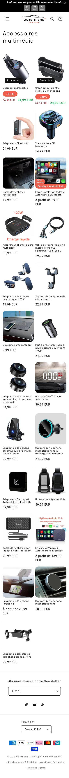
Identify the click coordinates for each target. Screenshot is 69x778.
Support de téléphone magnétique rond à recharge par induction (49, 451)
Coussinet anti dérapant (17, 345)
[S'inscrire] (56, 691)
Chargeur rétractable (15, 88)
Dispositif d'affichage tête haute (48, 398)
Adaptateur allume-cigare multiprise (18, 246)
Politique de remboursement (46, 756)
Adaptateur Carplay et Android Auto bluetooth (17, 501)
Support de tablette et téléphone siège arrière (17, 655)
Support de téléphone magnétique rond (48, 602)
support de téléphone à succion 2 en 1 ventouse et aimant (17, 400)
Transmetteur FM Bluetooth (45, 145)
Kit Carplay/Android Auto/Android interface (49, 549)
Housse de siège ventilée (50, 499)
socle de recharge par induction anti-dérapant (17, 549)
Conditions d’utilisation (52, 762)
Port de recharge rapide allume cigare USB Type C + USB (50, 348)
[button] (7, 19)
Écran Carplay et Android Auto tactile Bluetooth (50, 193)
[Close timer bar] (65, 2)
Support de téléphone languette (16, 602)
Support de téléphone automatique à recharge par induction (17, 451)
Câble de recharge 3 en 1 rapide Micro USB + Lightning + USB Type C (50, 248)
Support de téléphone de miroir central (50, 298)
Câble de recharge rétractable (14, 193)
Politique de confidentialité (22, 762)
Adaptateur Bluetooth (16, 143)
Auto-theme (22, 757)
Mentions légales (36, 768)
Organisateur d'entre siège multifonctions (47, 89)
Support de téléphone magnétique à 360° (16, 298)
